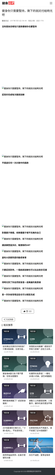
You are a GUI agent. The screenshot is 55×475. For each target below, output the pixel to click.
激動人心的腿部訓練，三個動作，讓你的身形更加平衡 (40, 401)
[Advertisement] (27, 58)
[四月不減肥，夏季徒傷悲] (40, 445)
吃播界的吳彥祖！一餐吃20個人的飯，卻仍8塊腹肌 (40, 374)
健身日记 (5, 21)
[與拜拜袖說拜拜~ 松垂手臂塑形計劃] (14, 445)
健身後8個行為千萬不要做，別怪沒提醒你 (13, 374)
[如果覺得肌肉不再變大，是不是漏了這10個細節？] (40, 418)
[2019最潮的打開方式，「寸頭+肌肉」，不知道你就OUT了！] (14, 418)
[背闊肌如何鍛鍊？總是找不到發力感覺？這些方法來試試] (40, 336)
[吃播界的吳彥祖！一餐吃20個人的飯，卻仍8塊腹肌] (40, 363)
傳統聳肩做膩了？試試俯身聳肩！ (14, 401)
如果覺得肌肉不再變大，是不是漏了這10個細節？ (40, 429)
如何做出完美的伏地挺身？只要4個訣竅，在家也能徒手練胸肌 (14, 347)
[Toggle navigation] (51, 3)
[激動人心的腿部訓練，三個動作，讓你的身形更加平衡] (40, 391)
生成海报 (9, 319)
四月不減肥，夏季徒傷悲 (39, 455)
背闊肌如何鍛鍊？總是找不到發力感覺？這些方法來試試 (40, 347)
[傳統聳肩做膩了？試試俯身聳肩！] (14, 391)
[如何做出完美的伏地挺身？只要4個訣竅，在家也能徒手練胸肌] (14, 336)
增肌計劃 (31, 21)
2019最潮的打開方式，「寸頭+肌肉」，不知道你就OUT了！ (14, 429)
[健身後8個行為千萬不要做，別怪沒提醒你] (14, 363)
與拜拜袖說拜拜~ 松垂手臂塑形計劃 (14, 456)
